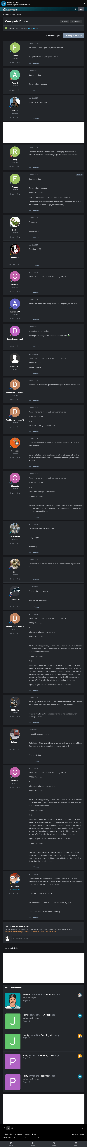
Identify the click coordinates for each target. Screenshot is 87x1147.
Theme (74, 1134)
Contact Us (18, 1134)
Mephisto (15, 451)
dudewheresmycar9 (15, 339)
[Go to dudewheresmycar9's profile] (15, 331)
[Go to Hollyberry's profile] (15, 734)
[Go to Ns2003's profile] (15, 102)
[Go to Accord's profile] (15, 75)
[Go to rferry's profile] (15, 151)
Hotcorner (15, 886)
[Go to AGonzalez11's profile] (15, 303)
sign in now (52, 929)
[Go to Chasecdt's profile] (15, 276)
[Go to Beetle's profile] (15, 222)
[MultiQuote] (30, 63)
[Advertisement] (43, 132)
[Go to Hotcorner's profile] (15, 878)
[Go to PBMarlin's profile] (15, 702)
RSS (34, 1134)
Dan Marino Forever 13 (15, 393)
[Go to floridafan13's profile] (15, 591)
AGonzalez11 (15, 312)
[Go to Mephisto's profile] (15, 443)
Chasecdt (15, 284)
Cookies (27, 1134)
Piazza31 (27, 994)
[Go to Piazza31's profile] (13, 1001)
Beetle (15, 230)
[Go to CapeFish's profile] (15, 249)
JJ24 (14, 572)
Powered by (35, 1138)
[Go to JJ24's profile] (15, 564)
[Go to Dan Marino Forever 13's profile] (15, 384)
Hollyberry (15, 742)
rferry (15, 160)
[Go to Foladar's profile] (6, 28)
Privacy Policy (8, 1134)
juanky (26, 1014)
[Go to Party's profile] (13, 1061)
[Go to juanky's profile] (13, 1021)
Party (25, 1055)
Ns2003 (15, 110)
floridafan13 (15, 599)
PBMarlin (15, 710)
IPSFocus (81, 1134)
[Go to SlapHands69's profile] (15, 528)
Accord (15, 83)
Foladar (11, 28)
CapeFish (15, 257)
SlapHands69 (15, 536)
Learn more (4, 4)
